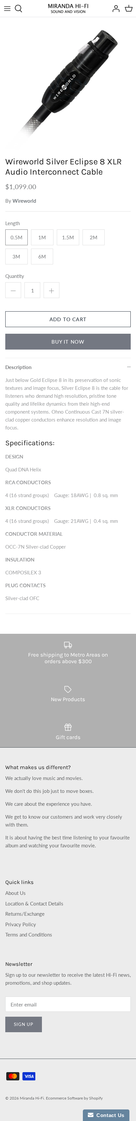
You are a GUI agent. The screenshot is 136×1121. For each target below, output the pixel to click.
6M (42, 256)
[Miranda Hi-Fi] (68, 8)
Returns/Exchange (25, 914)
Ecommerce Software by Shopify (74, 1098)
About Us (15, 893)
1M (42, 237)
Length (12, 223)
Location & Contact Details (34, 903)
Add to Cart (68, 319)
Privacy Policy (20, 924)
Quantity (14, 276)
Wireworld (24, 201)
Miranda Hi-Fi (32, 1098)
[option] (68, 85)
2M (93, 237)
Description (18, 367)
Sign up (23, 1024)
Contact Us (108, 1115)
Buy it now (68, 342)
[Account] (114, 8)
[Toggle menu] (7, 8)
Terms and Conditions (28, 934)
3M (16, 256)
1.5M (68, 237)
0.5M (16, 237)
